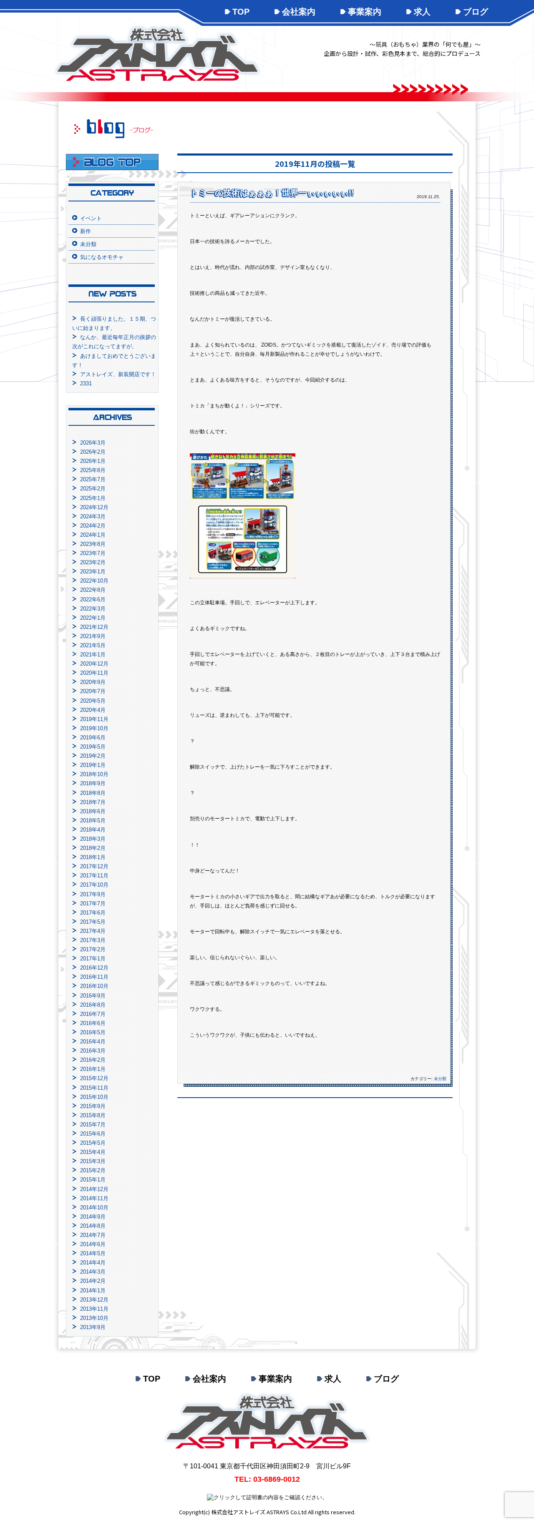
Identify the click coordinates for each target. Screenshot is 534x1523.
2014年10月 (94, 1207)
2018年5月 (93, 820)
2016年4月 (93, 1041)
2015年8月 (93, 1115)
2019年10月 (94, 728)
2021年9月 (93, 636)
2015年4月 (93, 1152)
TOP (240, 11)
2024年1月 (93, 535)
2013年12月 (94, 1300)
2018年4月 (93, 830)
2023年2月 (93, 562)
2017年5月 (93, 922)
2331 (86, 383)
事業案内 (364, 11)
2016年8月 (93, 1005)
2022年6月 (93, 599)
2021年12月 (94, 627)
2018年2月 (93, 848)
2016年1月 (93, 1069)
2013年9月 (93, 1327)
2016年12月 (94, 968)
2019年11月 (94, 719)
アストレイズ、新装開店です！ (118, 374)
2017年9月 (93, 894)
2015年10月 (94, 1097)
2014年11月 (94, 1198)
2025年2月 (93, 488)
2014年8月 (93, 1226)
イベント (91, 218)
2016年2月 (93, 1060)
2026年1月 (93, 461)
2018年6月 (93, 811)
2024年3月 (93, 516)
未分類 (440, 1078)
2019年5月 (93, 747)
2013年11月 (94, 1309)
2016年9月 (93, 996)
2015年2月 (93, 1170)
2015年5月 (93, 1143)
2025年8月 (93, 470)
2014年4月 (93, 1262)
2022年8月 (93, 590)
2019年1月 (93, 765)
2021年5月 (93, 645)
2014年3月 (93, 1272)
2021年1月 (93, 654)
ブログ (475, 11)
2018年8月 (93, 793)
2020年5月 (93, 701)
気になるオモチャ (101, 257)
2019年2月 (93, 756)
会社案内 (298, 11)
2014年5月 (93, 1253)
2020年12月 (94, 664)
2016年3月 (93, 1051)
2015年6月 (93, 1134)
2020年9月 (93, 682)
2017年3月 (93, 940)
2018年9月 (93, 783)
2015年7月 (93, 1124)
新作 (85, 231)
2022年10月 (94, 581)
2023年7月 (93, 553)
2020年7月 (93, 691)
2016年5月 (93, 1032)
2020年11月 (94, 673)
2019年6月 (93, 737)
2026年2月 (93, 452)
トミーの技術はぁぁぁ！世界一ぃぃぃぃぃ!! (272, 192)
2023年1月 (93, 571)
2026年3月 (93, 443)
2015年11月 (94, 1088)
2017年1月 (93, 958)
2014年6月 (93, 1244)
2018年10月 (94, 774)
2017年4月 (93, 931)
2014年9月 (93, 1217)
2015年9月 (93, 1106)
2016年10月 (94, 986)
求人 (422, 11)
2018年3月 (93, 839)
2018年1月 (93, 857)
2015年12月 (94, 1078)
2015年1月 (93, 1179)
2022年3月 (93, 609)
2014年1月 (93, 1290)
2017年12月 (94, 866)
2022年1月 (93, 618)
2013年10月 (94, 1318)
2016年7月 (93, 1014)
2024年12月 (94, 507)
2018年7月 (93, 802)
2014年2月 (93, 1281)
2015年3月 (93, 1161)
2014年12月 (94, 1189)
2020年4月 (93, 710)
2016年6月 (93, 1023)
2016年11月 (94, 977)
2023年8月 (93, 544)
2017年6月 (93, 913)
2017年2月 (93, 949)
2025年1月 (93, 498)
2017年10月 (94, 885)
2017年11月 (94, 875)
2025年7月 (93, 479)
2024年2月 (93, 526)
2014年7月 (93, 1235)
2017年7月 (93, 903)
